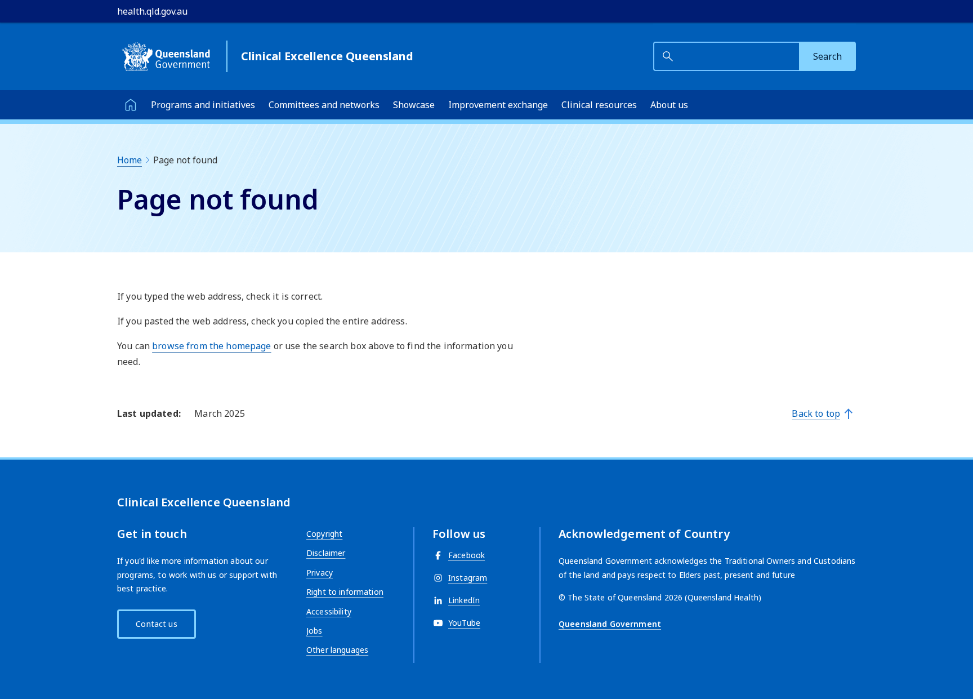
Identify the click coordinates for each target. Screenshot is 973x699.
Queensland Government (610, 623)
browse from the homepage (211, 346)
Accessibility (328, 611)
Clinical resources (599, 105)
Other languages (337, 649)
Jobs (314, 630)
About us (669, 105)
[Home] (130, 104)
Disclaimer (325, 552)
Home (129, 160)
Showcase (414, 105)
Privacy (319, 572)
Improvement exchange (498, 105)
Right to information (344, 591)
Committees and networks (324, 105)
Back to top (816, 413)
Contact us (156, 623)
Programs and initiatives (203, 105)
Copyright (324, 533)
